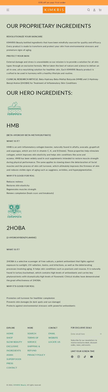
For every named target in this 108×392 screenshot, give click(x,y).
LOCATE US (54, 342)
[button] (88, 10)
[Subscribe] (100, 334)
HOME (10, 333)
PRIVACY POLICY (36, 355)
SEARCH (32, 333)
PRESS (10, 363)
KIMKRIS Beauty (19, 385)
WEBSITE (53, 337)
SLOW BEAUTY (14, 342)
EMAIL (51, 333)
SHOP (10, 337)
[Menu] (8, 10)
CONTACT (12, 367)
